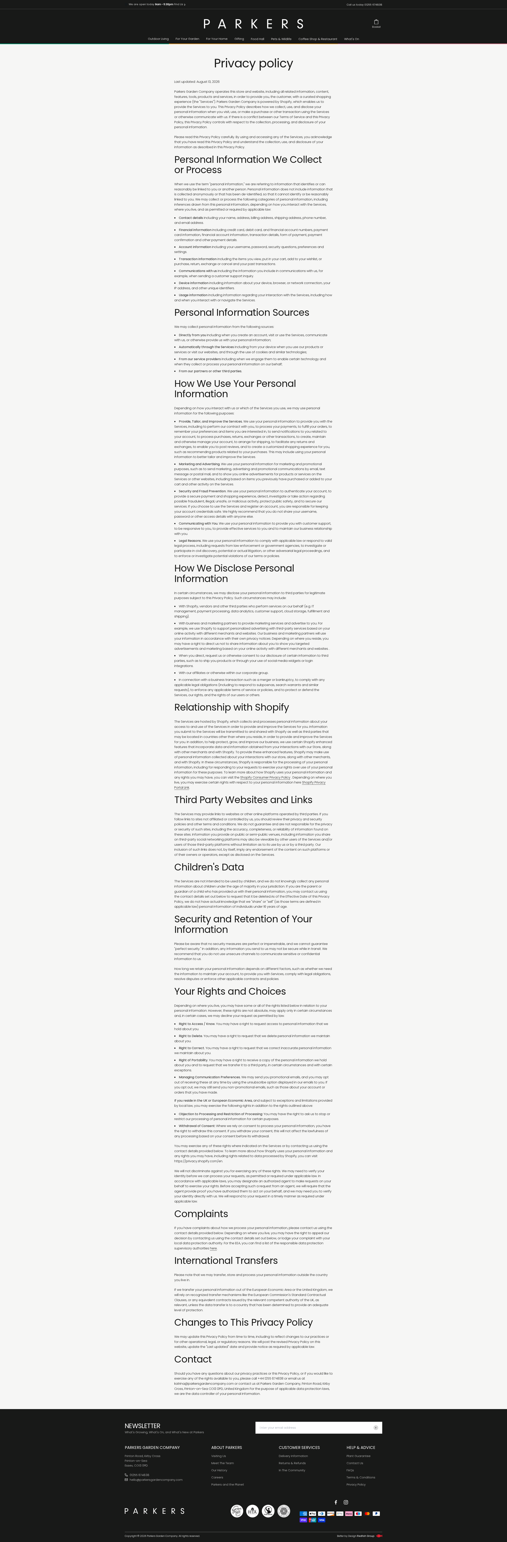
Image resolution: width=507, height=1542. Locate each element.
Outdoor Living (158, 39)
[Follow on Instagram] (346, 1502)
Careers (217, 1477)
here (213, 1248)
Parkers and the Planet (227, 1484)
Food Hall (257, 39)
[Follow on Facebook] (335, 1502)
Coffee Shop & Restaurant (317, 39)
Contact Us (355, 1463)
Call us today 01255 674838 (364, 5)
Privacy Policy (356, 1484)
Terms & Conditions (361, 1477)
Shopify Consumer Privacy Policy (265, 777)
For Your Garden (187, 39)
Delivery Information (293, 1456)
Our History (219, 1470)
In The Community (292, 1470)
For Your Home (217, 39)
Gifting (239, 39)
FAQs (350, 1470)
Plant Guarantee (359, 1456)
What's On (351, 39)
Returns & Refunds (292, 1463)
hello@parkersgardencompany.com (156, 1480)
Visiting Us (218, 1456)
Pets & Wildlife (281, 39)
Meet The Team (222, 1463)
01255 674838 (139, 1475)
